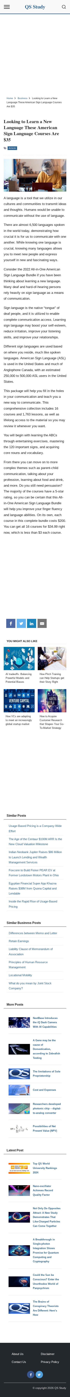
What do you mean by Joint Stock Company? (30, 986)
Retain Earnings (19, 941)
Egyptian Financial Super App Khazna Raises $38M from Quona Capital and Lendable (33, 888)
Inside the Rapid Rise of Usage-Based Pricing (33, 904)
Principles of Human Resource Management (28, 964)
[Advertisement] (35, 55)
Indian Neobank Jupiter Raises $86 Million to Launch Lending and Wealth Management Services (35, 857)
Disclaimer (47, 1354)
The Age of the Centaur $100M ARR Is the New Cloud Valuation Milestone (35, 841)
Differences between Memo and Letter (33, 933)
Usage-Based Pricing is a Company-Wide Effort (35, 828)
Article (12, 148)
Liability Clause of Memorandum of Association (31, 951)
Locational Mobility (20, 975)
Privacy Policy (50, 1362)
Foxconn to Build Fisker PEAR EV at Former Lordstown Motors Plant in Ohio (34, 873)
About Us (18, 1354)
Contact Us (19, 1362)
